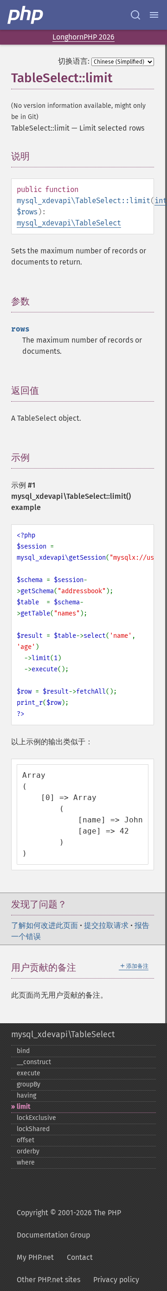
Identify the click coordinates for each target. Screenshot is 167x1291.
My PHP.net (35, 1257)
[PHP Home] (26, 15)
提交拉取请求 (106, 925)
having (26, 1095)
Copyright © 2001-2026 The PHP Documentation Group (69, 1223)
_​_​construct (34, 1062)
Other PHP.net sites (48, 1279)
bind (23, 1051)
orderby (28, 1151)
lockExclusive (36, 1118)
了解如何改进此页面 (44, 925)
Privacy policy (116, 1279)
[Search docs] (135, 15)
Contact (80, 1257)
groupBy (28, 1084)
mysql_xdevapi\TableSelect (69, 222)
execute (28, 1073)
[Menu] (154, 15)
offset (25, 1140)
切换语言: (74, 61)
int (160, 200)
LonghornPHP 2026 (83, 37)
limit (23, 1107)
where (26, 1162)
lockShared (33, 1129)
